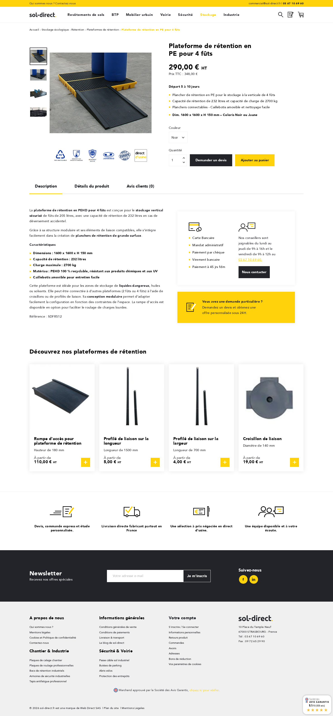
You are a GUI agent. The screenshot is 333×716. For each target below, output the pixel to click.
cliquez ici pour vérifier (204, 690)
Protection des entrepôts (114, 676)
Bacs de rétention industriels (46, 670)
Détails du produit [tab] (92, 186)
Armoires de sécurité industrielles (49, 676)
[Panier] (301, 16)
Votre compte (182, 617)
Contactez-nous (65, 3)
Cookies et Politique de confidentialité (52, 637)
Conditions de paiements (114, 632)
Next (38, 140)
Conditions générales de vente (118, 627)
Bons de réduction (180, 659)
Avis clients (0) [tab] (140, 186)
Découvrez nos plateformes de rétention (87, 351)
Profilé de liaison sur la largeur (195, 441)
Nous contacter (254, 272)
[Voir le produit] (85, 462)
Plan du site (111, 708)
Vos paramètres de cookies (185, 664)
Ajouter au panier (255, 160)
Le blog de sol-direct (111, 642)
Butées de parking (110, 665)
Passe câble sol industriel (114, 660)
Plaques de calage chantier (45, 660)
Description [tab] (46, 186)
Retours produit (178, 637)
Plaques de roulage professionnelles (51, 665)
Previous (38, 45)
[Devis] (291, 16)
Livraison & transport (111, 637)
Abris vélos (105, 670)
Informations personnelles (184, 632)
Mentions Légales (133, 708)
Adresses (174, 653)
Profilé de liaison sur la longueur (126, 441)
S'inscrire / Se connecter (184, 627)
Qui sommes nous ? (42, 3)
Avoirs (172, 648)
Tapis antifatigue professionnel (48, 681)
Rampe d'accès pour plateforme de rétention (57, 441)
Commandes (176, 642)
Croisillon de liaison (262, 438)
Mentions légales (39, 632)
